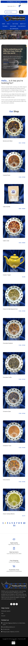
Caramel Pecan (6, 175)
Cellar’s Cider (6, 240)
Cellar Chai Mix (6, 206)
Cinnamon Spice (7, 411)
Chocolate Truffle (7, 377)
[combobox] (11, 12)
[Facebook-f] (11, 604)
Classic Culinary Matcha (9, 514)
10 (24, 523)
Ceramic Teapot (7, 275)
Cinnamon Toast (7, 445)
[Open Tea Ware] (7, 26)
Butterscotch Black (7, 141)
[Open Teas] (9, 23)
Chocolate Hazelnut (8, 343)
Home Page (15, 91)
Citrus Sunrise (6, 479)
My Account (10, 6)
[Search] (21, 12)
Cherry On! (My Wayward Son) (10, 309)
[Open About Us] (25, 23)
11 (14, 525)
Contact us (5, 620)
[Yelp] (14, 604)
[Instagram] (17, 604)
